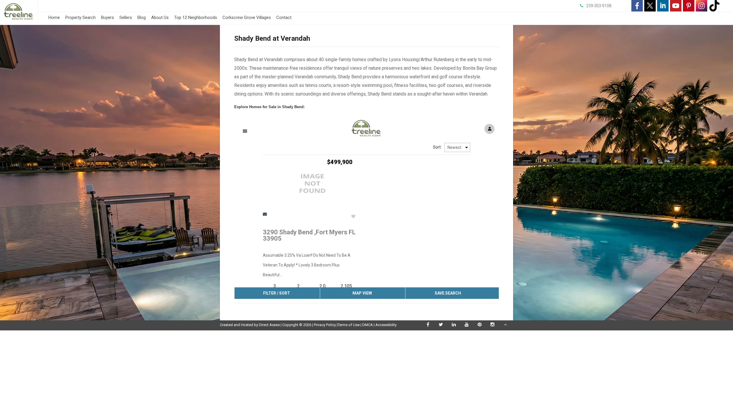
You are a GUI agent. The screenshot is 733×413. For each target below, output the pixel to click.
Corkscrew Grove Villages (246, 17)
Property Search (80, 17)
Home (54, 17)
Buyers (107, 17)
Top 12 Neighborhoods (195, 17)
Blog (141, 17)
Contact (283, 17)
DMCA (367, 325)
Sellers (125, 17)
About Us (160, 17)
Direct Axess (269, 325)
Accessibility (386, 325)
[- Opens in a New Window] (637, 5)
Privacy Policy (325, 325)
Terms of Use (349, 325)
